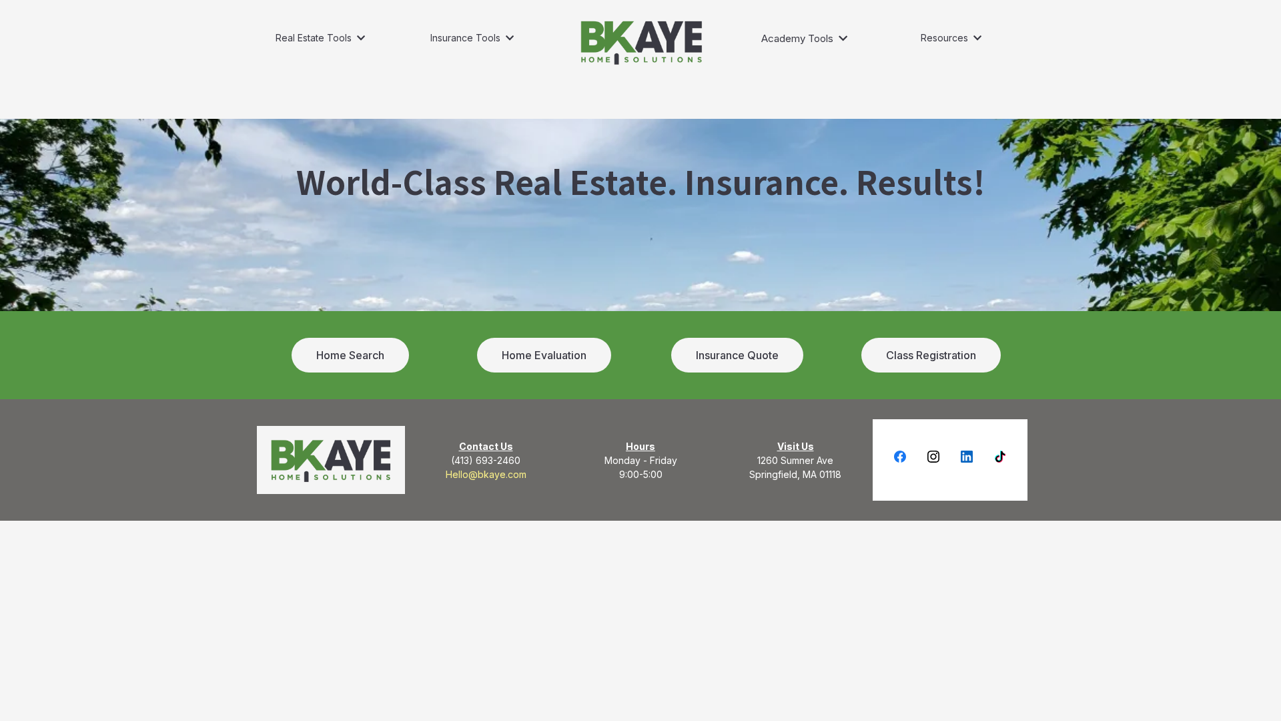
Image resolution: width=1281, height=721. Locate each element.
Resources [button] (946, 37)
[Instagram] (933, 456)
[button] (359, 37)
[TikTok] (1000, 456)
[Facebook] (900, 456)
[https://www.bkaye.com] (641, 41)
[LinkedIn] (966, 456)
